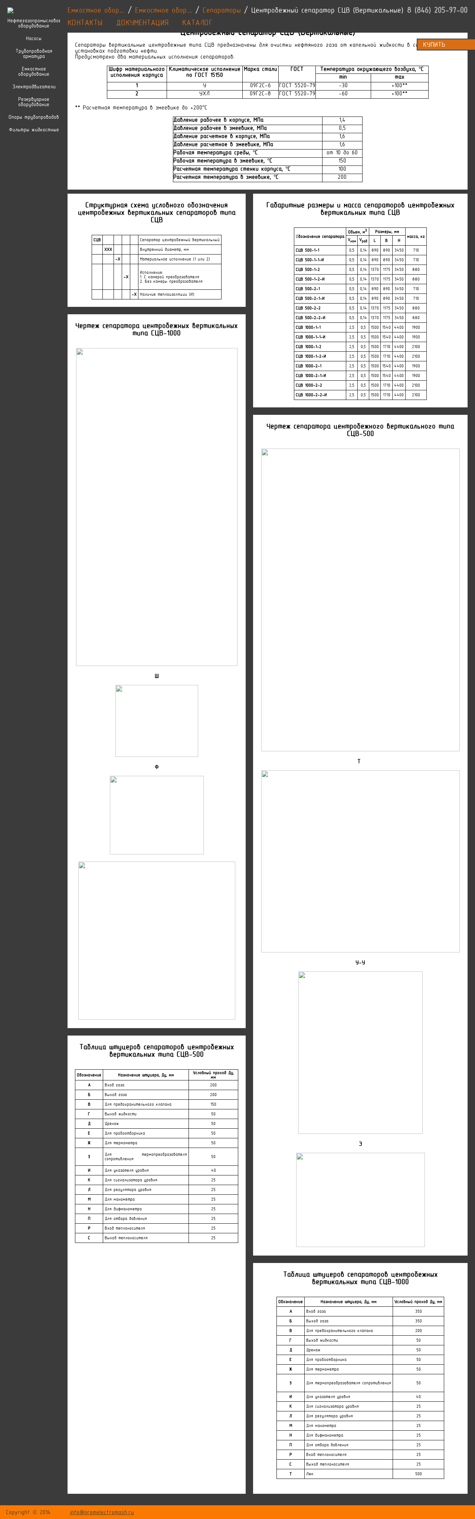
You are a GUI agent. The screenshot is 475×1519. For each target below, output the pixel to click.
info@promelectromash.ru (102, 1512)
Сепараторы (222, 10)
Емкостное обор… (96, 10)
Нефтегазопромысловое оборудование (33, 23)
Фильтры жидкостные (34, 129)
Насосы (34, 38)
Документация (142, 22)
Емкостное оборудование (33, 71)
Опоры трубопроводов (34, 117)
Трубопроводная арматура (34, 54)
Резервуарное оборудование (33, 102)
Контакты (85, 22)
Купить (434, 44)
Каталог (197, 22)
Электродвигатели (34, 86)
